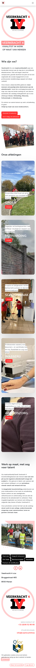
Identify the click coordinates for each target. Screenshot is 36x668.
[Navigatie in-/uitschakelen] (33, 3)
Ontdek (8, 207)
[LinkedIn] (20, 568)
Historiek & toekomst (9, 113)
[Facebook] (16, 568)
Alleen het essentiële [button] (16, 665)
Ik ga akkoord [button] (29, 665)
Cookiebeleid (5, 659)
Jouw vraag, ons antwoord (11, 117)
